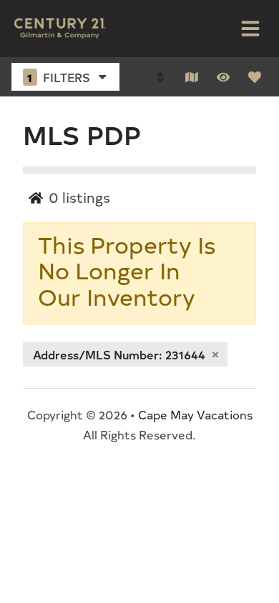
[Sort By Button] (160, 77)
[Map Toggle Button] (192, 77)
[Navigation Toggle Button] (250, 28)
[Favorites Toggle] (255, 77)
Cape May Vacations (195, 414)
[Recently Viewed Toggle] (223, 77)
